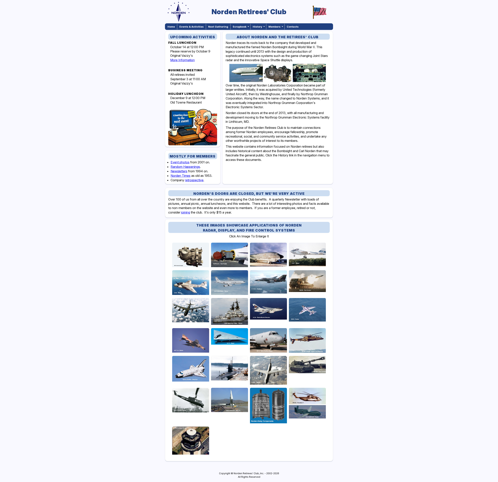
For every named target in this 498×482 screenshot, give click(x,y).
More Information (182, 60)
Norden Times (180, 176)
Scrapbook (239, 26)
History (257, 26)
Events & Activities (191, 26)
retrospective (194, 180)
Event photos (180, 162)
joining (185, 212)
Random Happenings (185, 167)
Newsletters (179, 171)
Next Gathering (218, 26)
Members (274, 26)
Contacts (293, 26)
